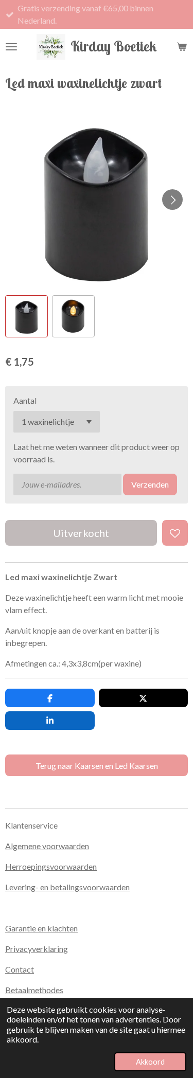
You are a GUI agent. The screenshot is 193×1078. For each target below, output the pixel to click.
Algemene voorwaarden (47, 846)
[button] (26, 316)
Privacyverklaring (36, 949)
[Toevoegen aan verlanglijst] (175, 533)
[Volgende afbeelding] (172, 199)
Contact (19, 969)
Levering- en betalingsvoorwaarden (67, 887)
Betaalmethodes (34, 990)
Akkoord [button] (150, 1061)
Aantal (25, 400)
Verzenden (150, 484)
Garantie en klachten (41, 928)
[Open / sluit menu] (11, 47)
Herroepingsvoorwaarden (51, 866)
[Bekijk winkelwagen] (181, 47)
